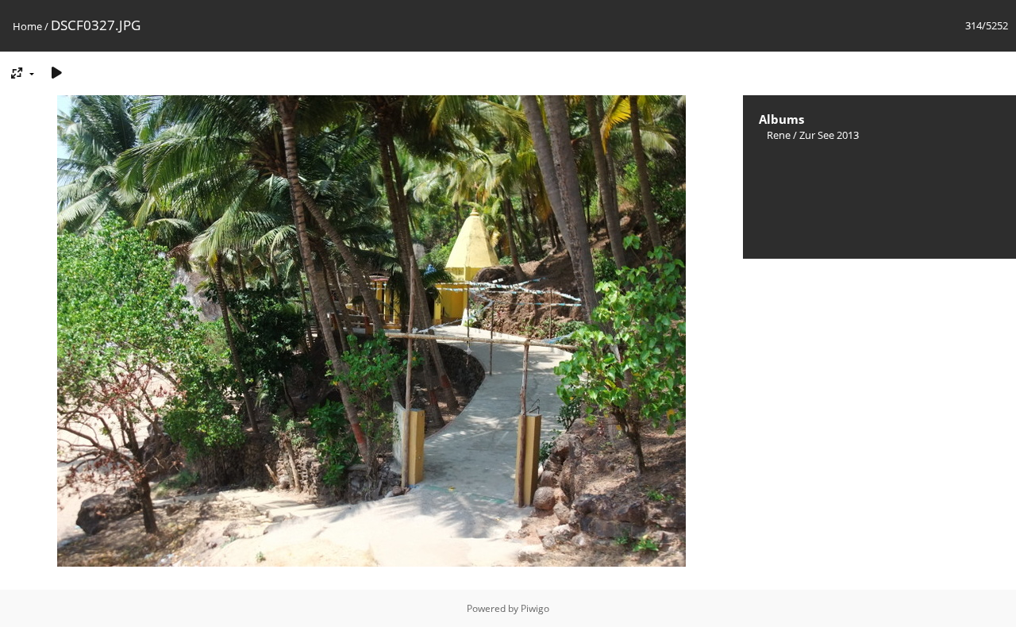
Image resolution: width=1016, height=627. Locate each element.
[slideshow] (56, 72)
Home (27, 26)
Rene (779, 135)
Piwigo (535, 608)
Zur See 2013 (829, 135)
